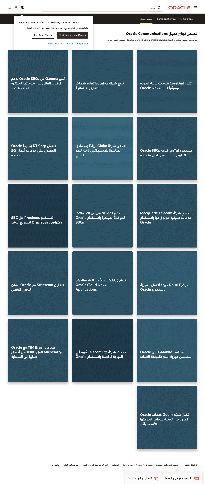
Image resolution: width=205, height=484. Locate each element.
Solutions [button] (188, 18)
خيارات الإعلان (127, 465)
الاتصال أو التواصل (142, 478)
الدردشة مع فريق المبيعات (177, 478)
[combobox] (102, 8)
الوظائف (115, 465)
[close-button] (129, 478)
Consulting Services (166, 18)
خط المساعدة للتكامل (71, 465)
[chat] (196, 478)
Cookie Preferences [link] (144, 465)
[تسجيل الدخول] (16, 8)
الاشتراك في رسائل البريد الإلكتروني (95, 465)
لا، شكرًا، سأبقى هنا (43, 34)
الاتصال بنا (55, 465)
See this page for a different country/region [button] (67, 43)
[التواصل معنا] (10, 8)
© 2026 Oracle (191, 465)
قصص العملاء (146, 18)
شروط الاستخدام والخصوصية (167, 465)
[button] (195, 8)
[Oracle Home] (179, 8)
